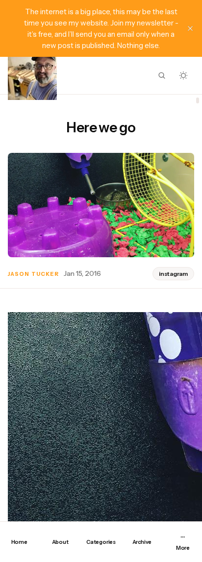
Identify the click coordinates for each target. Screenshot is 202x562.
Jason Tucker (33, 273)
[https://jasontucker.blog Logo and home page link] (32, 75)
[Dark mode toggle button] (183, 75)
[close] (190, 28)
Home (19, 541)
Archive (142, 541)
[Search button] (162, 75)
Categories (101, 541)
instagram (173, 273)
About (60, 541)
